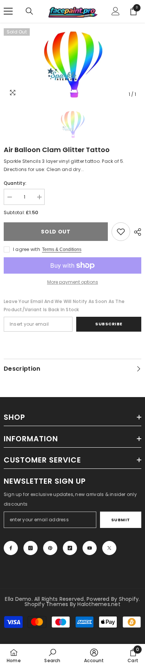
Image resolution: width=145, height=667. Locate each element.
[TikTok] (70, 548)
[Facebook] (11, 548)
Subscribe (108, 324)
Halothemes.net (98, 604)
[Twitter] (109, 548)
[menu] (8, 11)
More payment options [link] (72, 282)
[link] (121, 231)
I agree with (26, 249)
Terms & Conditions (61, 249)
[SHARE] (135, 232)
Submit (120, 520)
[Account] (116, 11)
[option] (72, 65)
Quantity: (15, 183)
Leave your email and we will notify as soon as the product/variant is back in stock (64, 305)
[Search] (29, 11)
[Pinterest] (50, 548)
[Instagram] (30, 548)
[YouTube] (90, 548)
